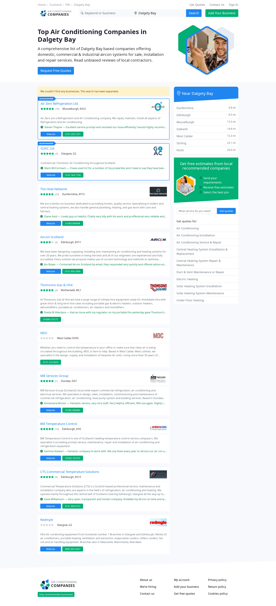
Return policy (217, 587)
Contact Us (217, 5)
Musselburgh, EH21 (74, 109)
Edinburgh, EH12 (71, 477)
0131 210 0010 (50, 362)
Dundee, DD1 (69, 381)
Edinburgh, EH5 (71, 429)
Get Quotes (197, 5)
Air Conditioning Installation (195, 235)
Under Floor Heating (190, 300)
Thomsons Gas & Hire (56, 285)
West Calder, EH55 (68, 338)
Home (42, 5)
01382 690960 (72, 410)
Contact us (147, 593)
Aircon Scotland (51, 237)
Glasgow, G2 (68, 153)
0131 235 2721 (73, 134)
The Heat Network (53, 189)
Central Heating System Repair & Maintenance (198, 263)
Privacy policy (217, 580)
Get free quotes (184, 593)
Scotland (55, 5)
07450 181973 (72, 458)
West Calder (206, 136)
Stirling (206, 143)
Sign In (233, 5)
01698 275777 (50, 319)
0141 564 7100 (73, 175)
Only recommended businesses (56, 594)
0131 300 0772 (72, 506)
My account (182, 580)
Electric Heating (187, 279)
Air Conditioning (187, 228)
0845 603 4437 (72, 549)
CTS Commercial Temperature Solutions (69, 472)
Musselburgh (206, 122)
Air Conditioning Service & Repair (198, 242)
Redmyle (46, 520)
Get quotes (226, 211)
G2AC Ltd (47, 148)
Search (194, 13)
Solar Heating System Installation (199, 286)
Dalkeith (206, 129)
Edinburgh (206, 115)
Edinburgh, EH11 (71, 242)
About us (146, 580)
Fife (67, 5)
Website (51, 134)
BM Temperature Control (58, 424)
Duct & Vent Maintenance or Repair (200, 272)
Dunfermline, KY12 (73, 194)
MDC (44, 333)
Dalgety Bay (82, 5)
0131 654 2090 (72, 271)
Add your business (186, 587)
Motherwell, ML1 (71, 290)
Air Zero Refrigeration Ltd (59, 103)
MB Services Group (54, 376)
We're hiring (148, 587)
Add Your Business (222, 13)
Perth (206, 150)
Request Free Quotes (55, 70)
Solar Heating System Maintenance (200, 293)
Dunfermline (206, 108)
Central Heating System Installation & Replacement (202, 251)
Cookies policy (218, 593)
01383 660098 (72, 223)
